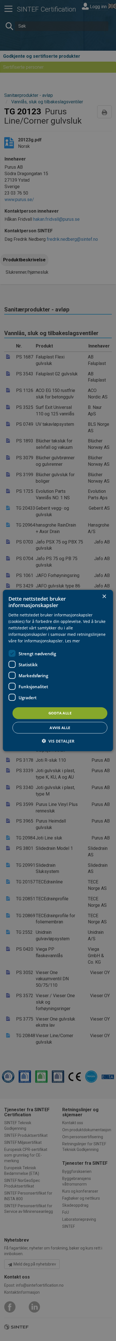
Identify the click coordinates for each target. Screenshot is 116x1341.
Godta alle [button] (60, 713)
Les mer (72, 640)
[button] (58, 741)
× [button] (104, 596)
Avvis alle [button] (60, 727)
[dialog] (58, 670)
